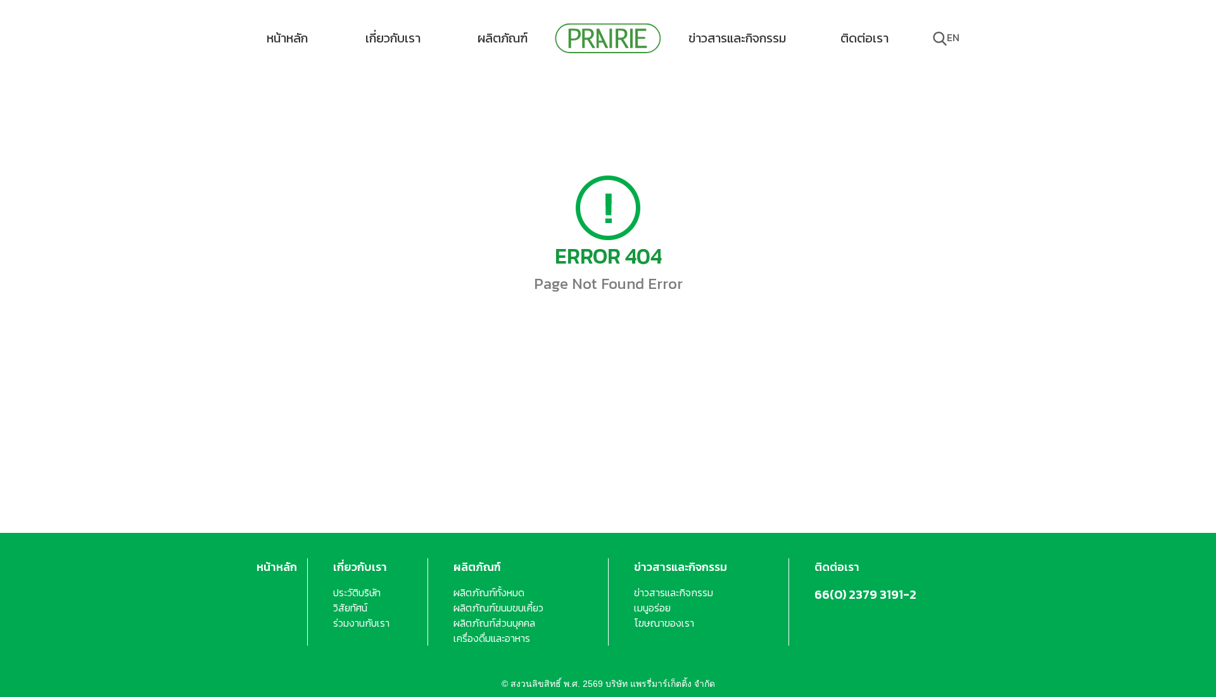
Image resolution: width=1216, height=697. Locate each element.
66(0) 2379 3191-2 (865, 594)
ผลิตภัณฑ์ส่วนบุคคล (494, 622)
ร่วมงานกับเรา (361, 622)
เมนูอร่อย (652, 607)
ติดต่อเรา (864, 38)
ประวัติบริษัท (357, 592)
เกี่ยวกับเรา (393, 38)
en (953, 37)
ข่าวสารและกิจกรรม (737, 38)
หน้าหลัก (287, 38)
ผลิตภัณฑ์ (503, 38)
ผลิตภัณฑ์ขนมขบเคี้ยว (498, 607)
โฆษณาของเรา (664, 622)
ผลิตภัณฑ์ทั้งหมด (488, 592)
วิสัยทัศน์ (350, 607)
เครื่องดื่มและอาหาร (491, 638)
